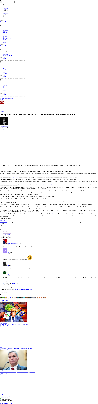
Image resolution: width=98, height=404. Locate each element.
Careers (4, 90)
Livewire (2, 111)
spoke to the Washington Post (49, 183)
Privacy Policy (11, 403)
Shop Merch (5, 13)
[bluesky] (0, 21)
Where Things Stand (7, 38)
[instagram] (4, 21)
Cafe (4, 33)
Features (4, 42)
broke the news (15, 177)
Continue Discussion (4, 300)
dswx (8, 252)
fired (53, 213)
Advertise (5, 69)
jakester (13, 283)
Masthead (5, 87)
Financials (5, 88)
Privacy (4, 72)
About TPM (5, 85)
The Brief (5, 36)
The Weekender (6, 39)
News (4, 31)
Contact (4, 68)
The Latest (5, 7)
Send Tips (2, 99)
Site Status (5, 73)
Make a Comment (6, 231)
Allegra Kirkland (4, 126)
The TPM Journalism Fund (8, 55)
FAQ (4, 67)
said (10, 196)
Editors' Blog (5, 30)
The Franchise (6, 41)
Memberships (5, 54)
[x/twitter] (3, 21)
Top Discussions (6, 234)
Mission (4, 86)
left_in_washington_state (12, 243)
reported (4, 206)
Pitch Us (4, 91)
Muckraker (5, 35)
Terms (4, 70)
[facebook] (1, 21)
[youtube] (5, 21)
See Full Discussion (7, 233)
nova (8, 274)
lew (8, 265)
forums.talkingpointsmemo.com (23, 289)
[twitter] (3, 402)
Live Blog (5, 32)
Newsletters (5, 8)
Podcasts (4, 9)
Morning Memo (6, 37)
